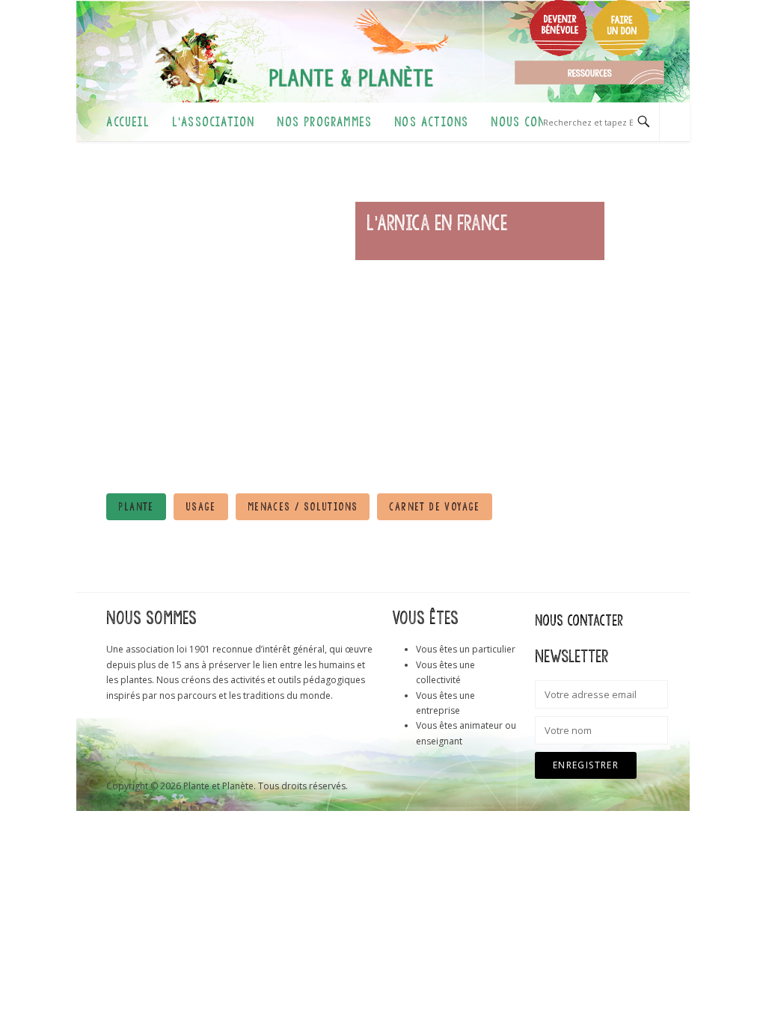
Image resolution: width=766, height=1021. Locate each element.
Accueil (127, 121)
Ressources (589, 72)
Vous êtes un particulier (465, 649)
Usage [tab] (201, 506)
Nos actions (431, 121)
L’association (213, 121)
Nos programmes (324, 121)
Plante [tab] (135, 506)
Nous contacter (537, 121)
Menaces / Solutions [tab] (303, 506)
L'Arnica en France (437, 223)
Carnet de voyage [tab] (434, 506)
